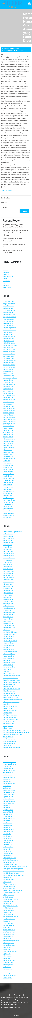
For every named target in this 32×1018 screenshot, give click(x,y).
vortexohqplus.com (9, 608)
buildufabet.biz (7, 855)
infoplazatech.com (8, 325)
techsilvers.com (8, 923)
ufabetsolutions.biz (9, 829)
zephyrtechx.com (8, 590)
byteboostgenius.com (9, 421)
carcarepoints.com (8, 914)
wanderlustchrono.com (10, 651)
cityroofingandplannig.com (11, 892)
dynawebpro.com (8, 478)
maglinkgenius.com (9, 367)
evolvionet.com (7, 545)
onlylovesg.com (8, 686)
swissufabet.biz (7, 816)
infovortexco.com (8, 386)
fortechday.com (7, 745)
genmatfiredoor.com (9, 673)
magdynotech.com (8, 430)
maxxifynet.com (8, 551)
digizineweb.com (8, 347)
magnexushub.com (9, 792)
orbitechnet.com (8, 493)
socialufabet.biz (8, 831)
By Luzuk (16, 1015)
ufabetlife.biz (7, 827)
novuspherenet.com (9, 491)
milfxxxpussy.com (8, 943)
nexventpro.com (8, 588)
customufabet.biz (8, 840)
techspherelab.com (9, 410)
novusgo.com (7, 647)
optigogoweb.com (8, 513)
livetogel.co (6, 671)
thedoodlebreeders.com (10, 916)
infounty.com (7, 903)
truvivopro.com (7, 560)
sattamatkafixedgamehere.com (12, 699)
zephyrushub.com (8, 538)
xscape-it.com (7, 882)
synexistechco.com (9, 558)
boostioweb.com (8, 536)
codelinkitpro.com (8, 306)
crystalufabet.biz (8, 847)
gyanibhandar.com (8, 803)
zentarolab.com (7, 506)
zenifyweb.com (7, 669)
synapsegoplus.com (9, 423)
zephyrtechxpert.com (9, 384)
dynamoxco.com (8, 469)
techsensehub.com (9, 310)
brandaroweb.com (8, 515)
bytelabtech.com (8, 312)
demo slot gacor (8, 276)
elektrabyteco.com (8, 376)
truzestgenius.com (8, 380)
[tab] (29, 4)
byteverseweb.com (9, 417)
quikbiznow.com (8, 509)
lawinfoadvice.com (8, 932)
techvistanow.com (8, 356)
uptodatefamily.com (9, 945)
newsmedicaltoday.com (10, 719)
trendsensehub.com (9, 656)
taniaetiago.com (8, 964)
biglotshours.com (8, 797)
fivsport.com (6, 927)
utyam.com (6, 949)
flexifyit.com (6, 461)
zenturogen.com (8, 471)
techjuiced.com (7, 788)
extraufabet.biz (7, 825)
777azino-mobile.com (9, 884)
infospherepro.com (8, 634)
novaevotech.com (8, 362)
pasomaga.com (7, 969)
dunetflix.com (7, 938)
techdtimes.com (8, 773)
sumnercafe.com (8, 936)
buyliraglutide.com (8, 799)
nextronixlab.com (8, 452)
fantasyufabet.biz (8, 812)
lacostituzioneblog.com (10, 951)
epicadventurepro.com (10, 641)
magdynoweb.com (8, 397)
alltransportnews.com (9, 858)
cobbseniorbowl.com (9, 886)
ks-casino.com (7, 912)
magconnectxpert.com (10, 378)
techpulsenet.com (8, 382)
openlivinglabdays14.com (11, 873)
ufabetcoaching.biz (9, 739)
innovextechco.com (9, 365)
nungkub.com (7, 958)
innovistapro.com (8, 604)
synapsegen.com (8, 480)
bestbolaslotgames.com (10, 697)
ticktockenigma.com (9, 658)
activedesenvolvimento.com (11, 689)
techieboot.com (7, 775)
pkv (4, 268)
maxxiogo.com (7, 463)
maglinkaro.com (8, 404)
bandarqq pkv (10, 1000)
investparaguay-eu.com (10, 906)
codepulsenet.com (8, 428)
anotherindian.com (8, 960)
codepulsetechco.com (10, 345)
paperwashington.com (10, 706)
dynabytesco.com (8, 623)
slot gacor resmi (10, 1002)
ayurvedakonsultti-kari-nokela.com (13, 875)
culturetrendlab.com (9, 654)
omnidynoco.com (8, 498)
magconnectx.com (8, 723)
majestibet (4, 1004)
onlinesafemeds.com (9, 801)
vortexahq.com (7, 564)
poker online (7, 287)
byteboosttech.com (9, 790)
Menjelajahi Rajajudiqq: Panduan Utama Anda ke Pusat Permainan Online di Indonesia (15, 233)
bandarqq (6, 272)
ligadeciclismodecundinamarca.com (14, 730)
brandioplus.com (8, 476)
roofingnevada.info (8, 721)
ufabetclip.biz (7, 807)
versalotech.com (8, 614)
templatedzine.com (9, 930)
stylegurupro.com (8, 625)
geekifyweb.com (8, 323)
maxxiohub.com (8, 569)
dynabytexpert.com (9, 458)
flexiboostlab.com (8, 606)
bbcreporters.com (8, 862)
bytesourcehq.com (8, 341)
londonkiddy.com (8, 737)
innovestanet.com (8, 456)
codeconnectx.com (9, 349)
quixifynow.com (7, 445)
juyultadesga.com (8, 897)
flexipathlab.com (8, 482)
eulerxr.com (6, 660)
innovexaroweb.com (9, 399)
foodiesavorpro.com (9, 636)
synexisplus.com (8, 547)
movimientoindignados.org (11, 940)
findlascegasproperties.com (11, 675)
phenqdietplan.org (8, 934)
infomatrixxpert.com (9, 352)
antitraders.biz (7, 877)
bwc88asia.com (8, 908)
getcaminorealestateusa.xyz (11, 747)
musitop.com (7, 947)
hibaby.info (6, 704)
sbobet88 (12, 995)
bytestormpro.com (8, 649)
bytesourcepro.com (9, 408)
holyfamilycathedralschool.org (12, 734)
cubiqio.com (6, 630)
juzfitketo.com (7, 967)
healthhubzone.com (9, 783)
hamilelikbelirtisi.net (9, 612)
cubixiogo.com (7, 489)
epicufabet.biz (7, 845)
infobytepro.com (8, 332)
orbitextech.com (8, 665)
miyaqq (10, 1004)
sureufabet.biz (7, 838)
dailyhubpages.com (9, 691)
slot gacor (6, 274)
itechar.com (6, 779)
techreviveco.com (8, 402)
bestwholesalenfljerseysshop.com (13, 871)
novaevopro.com (8, 580)
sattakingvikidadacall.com (11, 695)
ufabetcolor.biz (7, 823)
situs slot (6, 995)
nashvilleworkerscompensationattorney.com (16, 732)
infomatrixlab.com (8, 413)
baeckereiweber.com (9, 762)
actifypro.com (7, 597)
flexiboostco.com (8, 534)
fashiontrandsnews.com (10, 860)
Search (5, 207)
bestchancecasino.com (10, 710)
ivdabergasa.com (8, 895)
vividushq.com (7, 485)
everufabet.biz (7, 851)
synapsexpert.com (8, 504)
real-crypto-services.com (10, 899)
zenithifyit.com (7, 566)
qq (2, 995)
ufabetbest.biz (7, 836)
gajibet (15, 1004)
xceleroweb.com (8, 511)
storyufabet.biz (7, 842)
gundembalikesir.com (9, 777)
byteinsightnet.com (9, 343)
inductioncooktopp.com (10, 717)
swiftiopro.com (7, 610)
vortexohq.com (7, 638)
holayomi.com (7, 728)
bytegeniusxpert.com (9, 328)
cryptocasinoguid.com (10, 864)
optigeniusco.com (8, 575)
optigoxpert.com (8, 593)
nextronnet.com (7, 467)
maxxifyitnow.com (8, 443)
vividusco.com (7, 562)
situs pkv (5, 270)
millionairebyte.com (9, 743)
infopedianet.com (8, 426)
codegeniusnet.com (9, 336)
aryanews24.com (8, 879)
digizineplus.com (8, 434)
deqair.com (6, 921)
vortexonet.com (7, 549)
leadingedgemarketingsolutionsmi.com (15, 866)
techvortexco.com (8, 321)
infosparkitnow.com (9, 319)
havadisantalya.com (9, 770)
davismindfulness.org (9, 741)
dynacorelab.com (8, 556)
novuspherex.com (8, 577)
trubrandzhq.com (8, 584)
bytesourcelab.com (9, 439)
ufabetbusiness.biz (9, 818)
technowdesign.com (9, 888)
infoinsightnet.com (8, 338)
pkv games (9, 190)
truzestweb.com (8, 502)
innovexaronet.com (9, 354)
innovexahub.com (8, 553)
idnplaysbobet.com (9, 693)
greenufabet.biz (8, 821)
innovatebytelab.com (9, 330)
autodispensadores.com (10, 715)
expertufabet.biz (8, 810)
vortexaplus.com (8, 487)
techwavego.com (8, 391)
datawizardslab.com (9, 628)
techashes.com (7, 766)
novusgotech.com (8, 465)
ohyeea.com (6, 954)
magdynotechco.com (9, 317)
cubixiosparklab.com (9, 360)
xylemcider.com (8, 962)
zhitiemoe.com (7, 956)
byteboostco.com (8, 373)
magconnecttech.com (9, 667)
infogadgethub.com (9, 304)
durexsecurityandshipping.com (12, 890)
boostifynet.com (8, 586)
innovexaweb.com (8, 474)
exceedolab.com (8, 619)
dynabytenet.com (8, 406)
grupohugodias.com (9, 919)
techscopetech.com (9, 395)
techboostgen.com (8, 308)
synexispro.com (8, 726)
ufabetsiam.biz (7, 814)
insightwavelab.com (9, 643)
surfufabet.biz (7, 834)
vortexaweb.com (8, 573)
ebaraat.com (7, 786)
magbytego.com (8, 334)
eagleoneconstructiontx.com (11, 682)
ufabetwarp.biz (7, 805)
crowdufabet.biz (8, 853)
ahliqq (5, 278)
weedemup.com (8, 708)
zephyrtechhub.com (9, 500)
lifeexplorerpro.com (9, 645)
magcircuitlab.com (8, 369)
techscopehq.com (8, 432)
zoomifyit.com (7, 517)
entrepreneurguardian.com (11, 702)
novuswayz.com (8, 595)
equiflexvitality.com (9, 684)
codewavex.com (8, 371)
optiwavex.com (7, 495)
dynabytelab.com (8, 542)
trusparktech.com (8, 582)
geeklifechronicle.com (10, 632)
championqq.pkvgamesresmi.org (10, 1007)
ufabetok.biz (6, 849)
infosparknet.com (8, 441)
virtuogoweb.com (8, 794)
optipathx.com (7, 450)
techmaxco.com (8, 617)
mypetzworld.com (8, 901)
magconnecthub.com (9, 419)
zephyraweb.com (8, 571)
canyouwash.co (8, 768)
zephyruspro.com (8, 447)
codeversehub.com (9, 415)
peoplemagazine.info (9, 764)
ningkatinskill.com (8, 925)
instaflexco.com (8, 601)
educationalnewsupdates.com (12, 532)
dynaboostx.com (8, 599)
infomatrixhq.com (8, 358)
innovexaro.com (8, 437)
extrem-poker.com (8, 910)
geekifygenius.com (9, 662)
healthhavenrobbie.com (10, 678)
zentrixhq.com (7, 454)
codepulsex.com (8, 393)
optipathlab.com (8, 540)
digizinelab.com (8, 389)
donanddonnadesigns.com (11, 680)
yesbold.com (7, 781)
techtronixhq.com (8, 301)
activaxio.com (7, 621)
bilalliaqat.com (7, 713)
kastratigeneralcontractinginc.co (13, 869)
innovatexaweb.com (9, 314)
